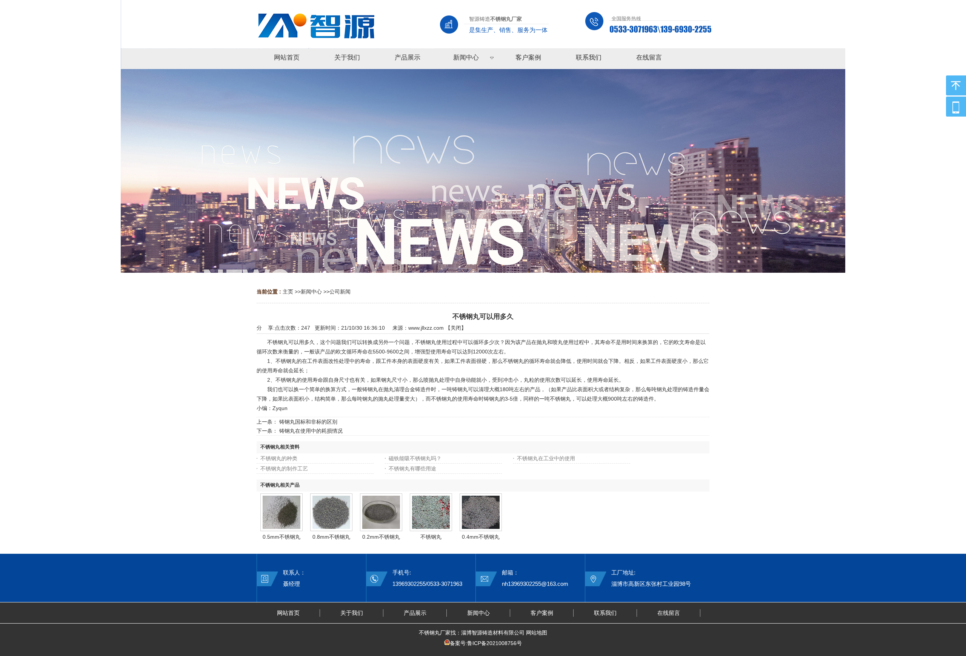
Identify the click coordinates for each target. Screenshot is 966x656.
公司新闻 (340, 292)
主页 (288, 292)
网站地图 (536, 633)
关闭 (456, 328)
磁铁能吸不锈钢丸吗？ (415, 458)
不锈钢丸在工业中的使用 (546, 458)
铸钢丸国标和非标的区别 (308, 422)
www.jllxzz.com (426, 328)
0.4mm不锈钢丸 (481, 537)
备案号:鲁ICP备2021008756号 (486, 643)
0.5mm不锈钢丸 (281, 537)
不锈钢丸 (430, 537)
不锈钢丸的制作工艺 (284, 468)
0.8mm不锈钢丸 (331, 537)
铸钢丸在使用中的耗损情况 (311, 431)
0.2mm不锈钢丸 (381, 537)
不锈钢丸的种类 (278, 458)
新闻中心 (311, 292)
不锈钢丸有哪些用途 (412, 468)
